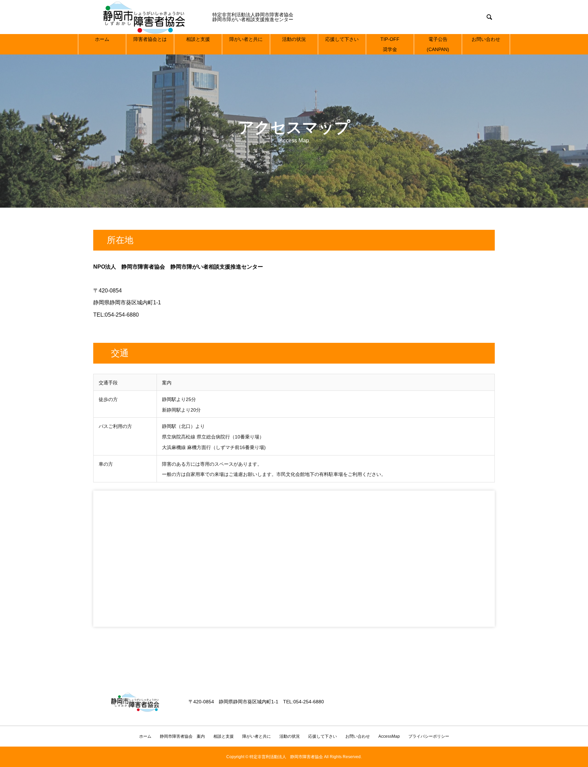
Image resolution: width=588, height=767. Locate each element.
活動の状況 (294, 39)
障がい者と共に (246, 39)
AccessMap (389, 736)
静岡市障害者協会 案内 (182, 736)
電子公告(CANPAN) (438, 44)
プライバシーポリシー (428, 736)
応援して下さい (342, 39)
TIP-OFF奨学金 (389, 44)
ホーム (102, 39)
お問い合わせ (486, 39)
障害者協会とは (150, 39)
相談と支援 (198, 39)
